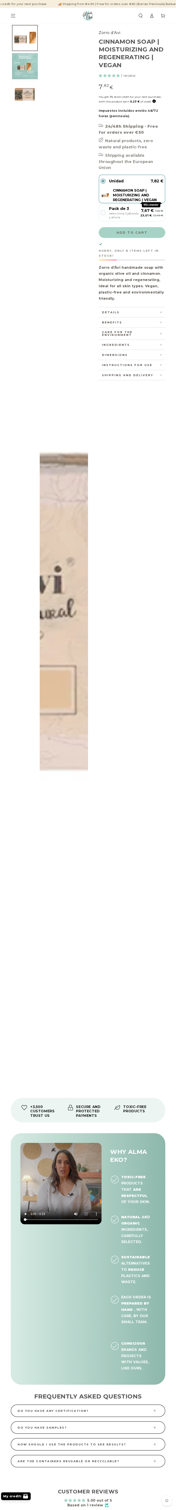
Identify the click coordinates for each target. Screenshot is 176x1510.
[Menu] (13, 15)
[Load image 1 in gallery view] (25, 38)
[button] (140, 15)
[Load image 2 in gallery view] (25, 66)
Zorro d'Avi (110, 32)
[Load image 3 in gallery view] (25, 94)
